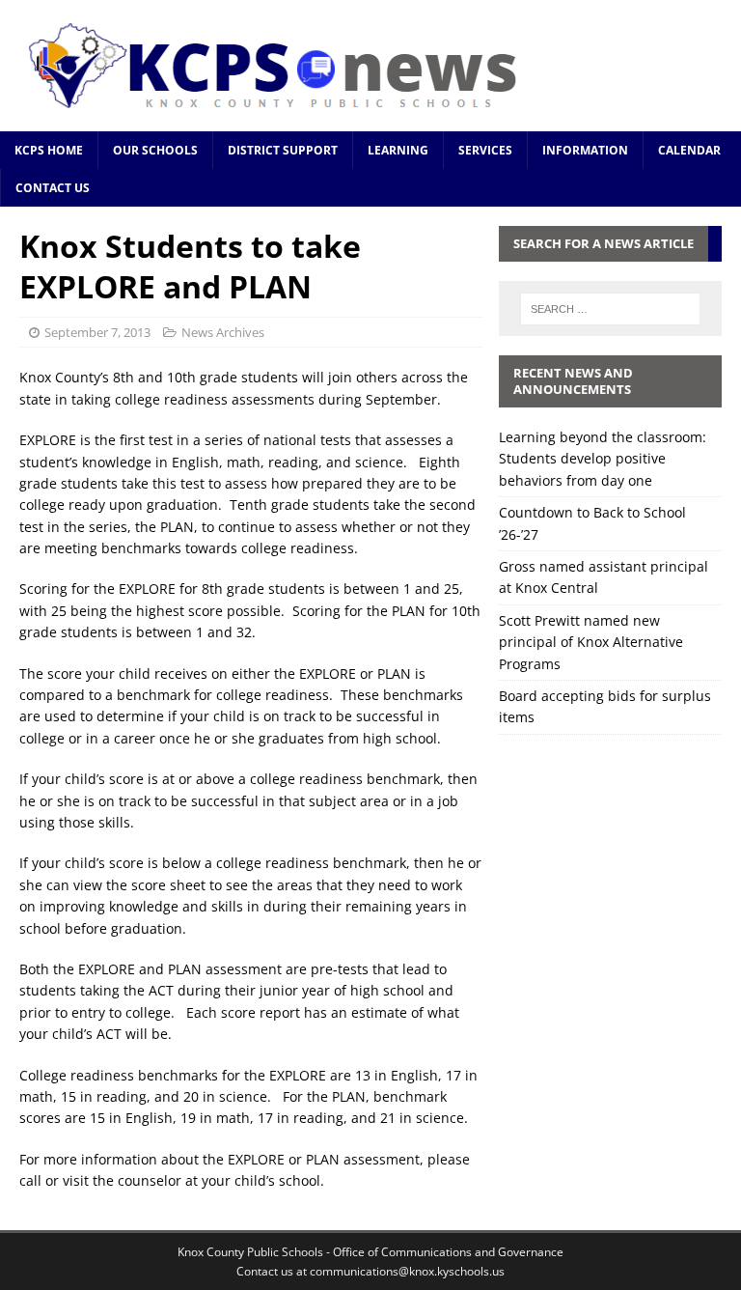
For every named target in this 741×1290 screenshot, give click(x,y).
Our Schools (155, 150)
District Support (283, 150)
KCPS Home (48, 150)
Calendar (689, 150)
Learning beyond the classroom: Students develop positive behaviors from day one (602, 459)
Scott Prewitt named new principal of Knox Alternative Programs (591, 642)
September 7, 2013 (97, 332)
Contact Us (52, 188)
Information (585, 150)
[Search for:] (610, 309)
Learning (398, 150)
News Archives (222, 332)
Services (485, 150)
